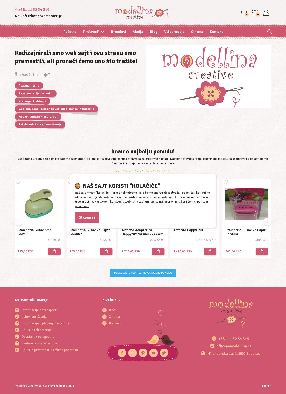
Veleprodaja (174, 31)
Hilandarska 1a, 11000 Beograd (233, 353)
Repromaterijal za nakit (36, 93)
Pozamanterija (29, 86)
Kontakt (216, 31)
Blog (154, 31)
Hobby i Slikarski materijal (38, 117)
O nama (197, 31)
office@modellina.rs (234, 346)
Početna (69, 31)
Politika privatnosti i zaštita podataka (49, 350)
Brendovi (118, 31)
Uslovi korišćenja (34, 316)
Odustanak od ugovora (37, 336)
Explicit (266, 386)
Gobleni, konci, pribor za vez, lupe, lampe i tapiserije (56, 109)
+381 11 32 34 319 (34, 9)
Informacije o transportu (39, 310)
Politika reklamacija (36, 330)
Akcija (138, 31)
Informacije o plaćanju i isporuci (45, 323)
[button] (267, 222)
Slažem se (87, 217)
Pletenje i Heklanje (32, 101)
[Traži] (269, 32)
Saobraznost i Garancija (39, 343)
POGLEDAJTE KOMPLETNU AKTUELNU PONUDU (143, 272)
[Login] (266, 13)
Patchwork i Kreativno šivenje (40, 124)
